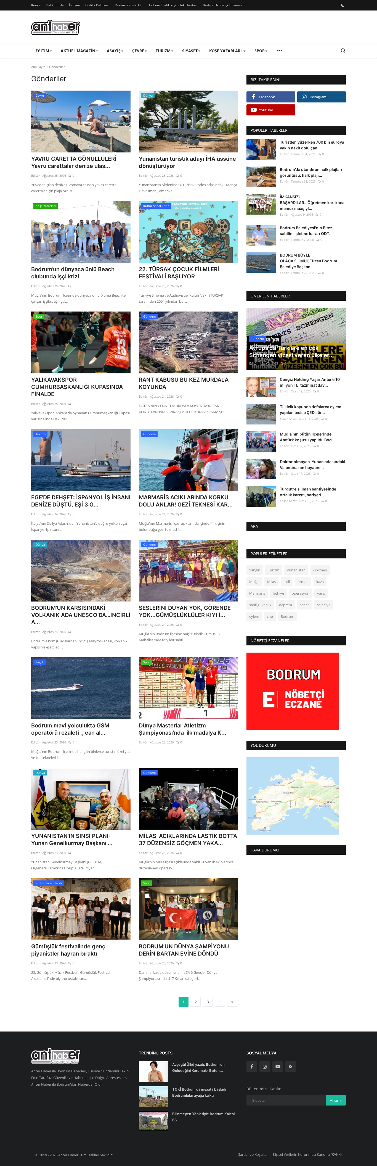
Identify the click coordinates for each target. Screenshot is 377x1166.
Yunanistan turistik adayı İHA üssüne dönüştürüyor (187, 162)
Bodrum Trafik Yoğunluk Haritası (173, 5)
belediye (323, 605)
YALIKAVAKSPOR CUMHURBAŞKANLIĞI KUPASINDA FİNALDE (77, 386)
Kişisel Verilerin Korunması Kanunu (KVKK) (307, 1154)
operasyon (300, 593)
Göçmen (320, 570)
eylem (254, 616)
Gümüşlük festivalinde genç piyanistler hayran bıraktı (68, 950)
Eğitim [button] (42, 50)
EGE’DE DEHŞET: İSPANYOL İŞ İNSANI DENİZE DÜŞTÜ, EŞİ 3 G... (81, 501)
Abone (336, 1100)
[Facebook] (251, 1066)
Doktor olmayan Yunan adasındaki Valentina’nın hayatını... (312, 464)
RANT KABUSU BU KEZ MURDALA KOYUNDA (184, 383)
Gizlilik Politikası (97, 5)
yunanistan (296, 570)
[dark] (343, 5)
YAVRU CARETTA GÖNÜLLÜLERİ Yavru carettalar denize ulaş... (73, 162)
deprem (285, 605)
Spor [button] (259, 50)
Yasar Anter (288, 419)
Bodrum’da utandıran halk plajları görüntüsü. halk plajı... (311, 172)
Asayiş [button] (114, 50)
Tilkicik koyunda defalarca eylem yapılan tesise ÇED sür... (310, 410)
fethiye (278, 593)
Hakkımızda (55, 5)
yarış (321, 593)
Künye (36, 5)
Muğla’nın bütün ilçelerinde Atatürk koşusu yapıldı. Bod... (307, 437)
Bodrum (287, 616)
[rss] (290, 1066)
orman (303, 581)
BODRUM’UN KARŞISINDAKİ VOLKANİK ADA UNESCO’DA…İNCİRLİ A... (80, 615)
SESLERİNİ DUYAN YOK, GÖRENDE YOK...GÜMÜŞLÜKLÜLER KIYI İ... (185, 611)
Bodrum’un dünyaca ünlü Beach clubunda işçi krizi (73, 273)
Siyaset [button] (190, 50)
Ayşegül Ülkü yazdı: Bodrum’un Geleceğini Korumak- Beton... (198, 1067)
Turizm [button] (163, 50)
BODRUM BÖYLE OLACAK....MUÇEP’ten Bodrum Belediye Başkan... (308, 261)
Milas (271, 581)
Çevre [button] (138, 50)
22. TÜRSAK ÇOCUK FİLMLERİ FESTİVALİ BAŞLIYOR (179, 273)
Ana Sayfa (38, 67)
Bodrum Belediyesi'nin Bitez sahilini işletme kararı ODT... (306, 230)
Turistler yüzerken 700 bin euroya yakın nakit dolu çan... (312, 145)
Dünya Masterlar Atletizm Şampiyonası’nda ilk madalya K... (182, 729)
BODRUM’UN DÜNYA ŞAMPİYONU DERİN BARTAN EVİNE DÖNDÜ (184, 950)
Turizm (273, 570)
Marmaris (257, 593)
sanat (304, 605)
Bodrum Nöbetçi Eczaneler (223, 5)
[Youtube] (277, 1066)
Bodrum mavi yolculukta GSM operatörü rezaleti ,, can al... (70, 729)
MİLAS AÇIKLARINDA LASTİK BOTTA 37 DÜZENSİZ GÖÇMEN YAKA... (188, 839)
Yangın (254, 570)
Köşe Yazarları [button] (226, 50)
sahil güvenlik (260, 605)
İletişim (74, 5)
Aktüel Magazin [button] (78, 50)
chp (270, 616)
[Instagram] (264, 1066)
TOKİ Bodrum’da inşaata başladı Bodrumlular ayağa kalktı (199, 1092)
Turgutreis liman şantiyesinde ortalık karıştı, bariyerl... (308, 492)
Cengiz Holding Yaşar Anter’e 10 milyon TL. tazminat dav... (310, 382)
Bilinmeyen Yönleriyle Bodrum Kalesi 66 (203, 1117)
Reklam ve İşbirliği (128, 5)
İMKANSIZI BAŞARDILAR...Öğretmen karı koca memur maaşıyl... (312, 202)
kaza (320, 581)
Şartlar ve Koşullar (253, 1154)
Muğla (254, 581)
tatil (286, 581)
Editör (35, 175)
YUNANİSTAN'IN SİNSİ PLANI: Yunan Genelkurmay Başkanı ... (72, 839)
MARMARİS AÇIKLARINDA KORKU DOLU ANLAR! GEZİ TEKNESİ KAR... (186, 501)
